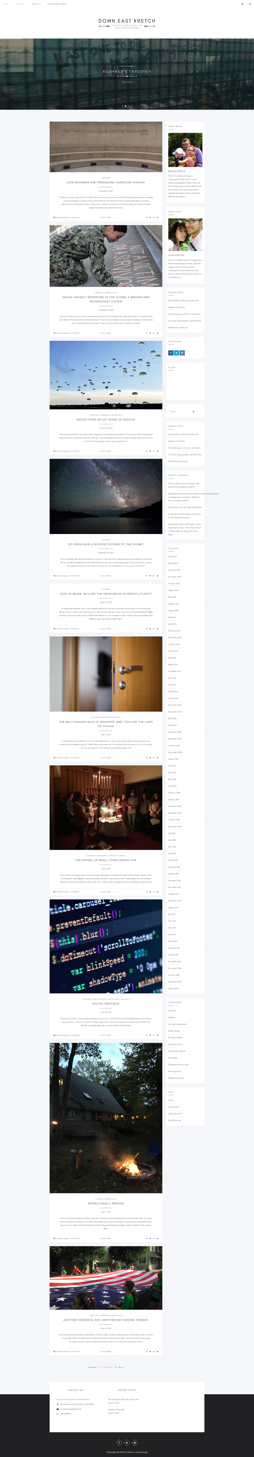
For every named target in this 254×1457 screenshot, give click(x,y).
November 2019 (175, 739)
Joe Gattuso (173, 507)
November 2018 (174, 813)
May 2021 (172, 678)
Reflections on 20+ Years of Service (106, 419)
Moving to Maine (117, 856)
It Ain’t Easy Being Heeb (191, 507)
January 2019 (173, 799)
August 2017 (173, 907)
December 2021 (174, 671)
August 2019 (173, 759)
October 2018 (174, 820)
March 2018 (173, 860)
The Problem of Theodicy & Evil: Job (183, 300)
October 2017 (174, 894)
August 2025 (173, 590)
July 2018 (171, 833)
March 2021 (173, 691)
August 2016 (173, 988)
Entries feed (173, 1107)
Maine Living (111, 293)
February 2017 (174, 948)
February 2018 (174, 867)
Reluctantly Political (110, 717)
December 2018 (174, 806)
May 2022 (172, 658)
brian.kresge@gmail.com (71, 1409)
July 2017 (171, 914)
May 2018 (172, 847)
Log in (171, 1100)
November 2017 (174, 887)
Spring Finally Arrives (106, 1203)
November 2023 (175, 637)
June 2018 (172, 840)
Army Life (99, 293)
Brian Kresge (63, 217)
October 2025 (174, 583)
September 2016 (175, 982)
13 (116, 1367)
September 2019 (175, 752)
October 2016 (174, 975)
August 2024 (173, 610)
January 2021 (173, 698)
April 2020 (172, 725)
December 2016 (174, 961)
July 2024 (172, 617)
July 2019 (172, 766)
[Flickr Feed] (173, 379)
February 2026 (174, 570)
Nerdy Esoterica (99, 999)
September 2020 (175, 712)
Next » (121, 1367)
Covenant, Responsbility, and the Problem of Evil (185, 321)
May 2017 (172, 928)
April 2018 (172, 853)
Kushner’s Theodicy (176, 307)
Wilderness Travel (176, 1078)
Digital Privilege (106, 1003)
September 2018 (175, 826)
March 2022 (173, 664)
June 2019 (172, 772)
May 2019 (172, 779)
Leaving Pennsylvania (177, 1024)
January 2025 (173, 604)
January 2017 (173, 955)
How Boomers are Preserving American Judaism (106, 182)
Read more (127, 85)
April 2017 (172, 934)
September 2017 (175, 901)
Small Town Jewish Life (178, 327)
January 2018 (173, 874)
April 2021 (172, 685)
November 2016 (175, 968)
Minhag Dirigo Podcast (57, 4)
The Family (172, 1058)
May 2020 (172, 718)
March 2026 (173, 563)
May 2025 (172, 597)
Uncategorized (174, 1071)
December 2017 (174, 880)
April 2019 (172, 786)
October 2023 (174, 644)
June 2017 (172, 921)
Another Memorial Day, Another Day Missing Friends (105, 1320)
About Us (36, 4)
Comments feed (175, 1114)
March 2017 (173, 941)
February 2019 (174, 793)
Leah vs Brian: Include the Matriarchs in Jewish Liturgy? (106, 593)
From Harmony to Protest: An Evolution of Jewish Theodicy (185, 314)
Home (5, 4)
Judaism (127, 63)
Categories (20, 4)
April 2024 (172, 624)
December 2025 (174, 577)
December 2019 (174, 732)
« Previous (92, 1367)
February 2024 (174, 631)
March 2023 (173, 651)
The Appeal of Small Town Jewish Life (106, 860)
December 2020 (175, 705)
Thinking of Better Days (111, 415)
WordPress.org (174, 1120)
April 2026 (172, 556)
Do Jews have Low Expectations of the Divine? (106, 544)
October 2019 (174, 745)
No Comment (74, 217)
